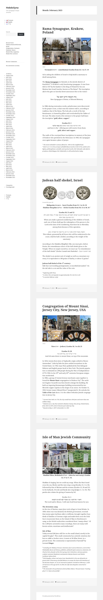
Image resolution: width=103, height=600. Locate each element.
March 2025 (9, 106)
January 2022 (10, 174)
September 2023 (10, 139)
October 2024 (10, 115)
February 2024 (10, 130)
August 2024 (9, 119)
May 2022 (9, 166)
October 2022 (10, 157)
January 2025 (10, 110)
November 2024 (10, 114)
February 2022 (10, 172)
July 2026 (8, 77)
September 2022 (10, 159)
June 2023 (9, 143)
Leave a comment (62, 162)
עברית (7, 199)
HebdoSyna (12, 7)
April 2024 (9, 126)
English (8, 197)
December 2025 (10, 90)
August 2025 (9, 97)
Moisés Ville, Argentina (12, 52)
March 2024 (9, 128)
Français (8, 195)
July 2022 (8, 163)
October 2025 (10, 94)
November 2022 (10, 155)
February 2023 (10, 150)
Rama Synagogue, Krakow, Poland (63, 30)
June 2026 (9, 79)
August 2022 (9, 161)
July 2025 (8, 99)
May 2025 (9, 103)
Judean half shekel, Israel (62, 180)
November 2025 (10, 92)
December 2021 (10, 175)
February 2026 (10, 86)
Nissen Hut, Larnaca (12, 54)
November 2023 (10, 135)
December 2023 (10, 134)
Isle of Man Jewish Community (66, 437)
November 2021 (10, 177)
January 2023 (10, 152)
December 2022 (10, 154)
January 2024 (10, 132)
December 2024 (10, 112)
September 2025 (10, 95)
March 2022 (9, 170)
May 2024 (9, 124)
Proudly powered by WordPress (51, 596)
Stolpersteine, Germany (13, 48)
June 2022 (9, 165)
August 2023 (9, 141)
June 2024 (9, 123)
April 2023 (9, 146)
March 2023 (9, 148)
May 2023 (9, 145)
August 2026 (9, 75)
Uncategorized (10, 187)
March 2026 (9, 84)
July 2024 (8, 121)
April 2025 (9, 104)
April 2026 (9, 83)
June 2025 (9, 101)
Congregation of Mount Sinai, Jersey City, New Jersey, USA (65, 308)
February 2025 (10, 108)
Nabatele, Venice (10, 50)
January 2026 (10, 88)
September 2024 (10, 117)
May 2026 (9, 81)
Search (8, 32)
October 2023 (10, 137)
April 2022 (9, 168)
